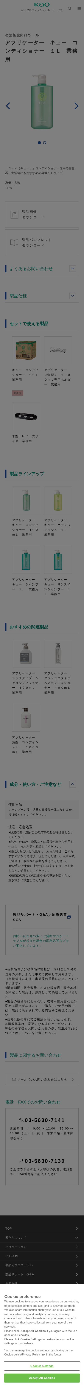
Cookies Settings (41, 1366)
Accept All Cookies (42, 1378)
